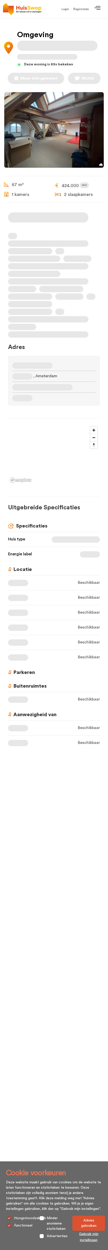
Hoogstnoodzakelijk (30, 1218)
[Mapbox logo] (21, 480)
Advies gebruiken (88, 1223)
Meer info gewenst (39, 78)
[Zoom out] (93, 437)
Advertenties (57, 1236)
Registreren (81, 9)
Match (88, 78)
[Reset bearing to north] (93, 444)
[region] (54, 454)
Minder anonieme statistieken (56, 1223)
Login (65, 9)
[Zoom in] (93, 430)
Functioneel (23, 1225)
